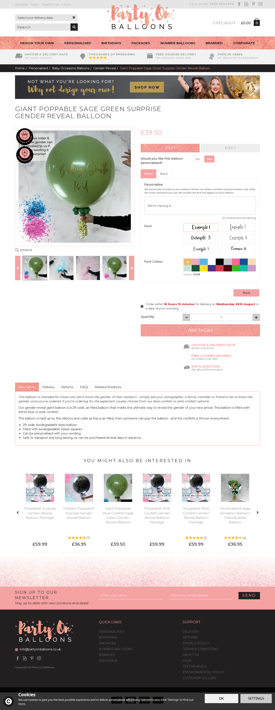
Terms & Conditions (200, 649)
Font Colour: (153, 261)
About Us (191, 655)
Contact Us (50, 4)
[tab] (170, 148)
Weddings (108, 661)
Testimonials (194, 666)
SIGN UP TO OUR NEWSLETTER (52, 597)
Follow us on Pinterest (253, 4)
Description (27, 387)
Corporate (244, 43)
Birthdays (108, 637)
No (197, 159)
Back (164, 174)
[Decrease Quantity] (186, 317)
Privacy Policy (196, 643)
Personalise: (153, 184)
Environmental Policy (204, 672)
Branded (107, 655)
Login (66, 4)
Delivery (48, 387)
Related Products (108, 387)
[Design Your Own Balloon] (137, 87)
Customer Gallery (200, 678)
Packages (107, 643)
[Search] (74, 27)
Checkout (224, 23)
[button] (18, 87)
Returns (67, 387)
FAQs (84, 387)
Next (246, 293)
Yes (209, 159)
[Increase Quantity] (256, 317)
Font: (148, 226)
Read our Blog (246, 4)
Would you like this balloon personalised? (162, 161)
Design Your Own (37, 43)
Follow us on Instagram (260, 4)
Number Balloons (116, 649)
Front (148, 174)
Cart (257, 24)
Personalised (112, 632)
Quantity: (148, 317)
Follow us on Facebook (239, 4)
